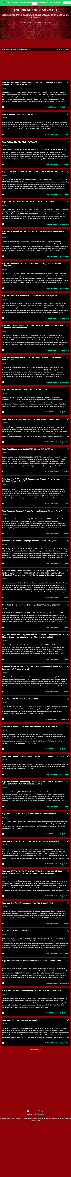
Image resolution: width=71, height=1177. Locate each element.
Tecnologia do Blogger (36, 1111)
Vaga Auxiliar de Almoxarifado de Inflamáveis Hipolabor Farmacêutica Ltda (32, 511)
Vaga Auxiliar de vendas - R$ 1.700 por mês (19, 114)
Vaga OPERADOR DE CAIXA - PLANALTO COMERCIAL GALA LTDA (29, 202)
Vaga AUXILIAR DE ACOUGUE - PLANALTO (19, 142)
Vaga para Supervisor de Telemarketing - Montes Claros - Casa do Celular (31, 960)
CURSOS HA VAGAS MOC (42, 23)
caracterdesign (40, 1114)
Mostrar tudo (63, 49)
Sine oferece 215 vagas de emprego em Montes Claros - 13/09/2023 (29, 541)
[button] (68, 82)
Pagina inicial (25, 23)
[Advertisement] (35, 35)
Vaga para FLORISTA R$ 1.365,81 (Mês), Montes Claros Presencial (29, 814)
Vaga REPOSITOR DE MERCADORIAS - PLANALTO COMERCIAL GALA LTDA (32, 172)
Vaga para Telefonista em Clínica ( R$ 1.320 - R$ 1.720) (24, 389)
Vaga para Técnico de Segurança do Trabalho (20, 1020)
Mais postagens (35, 1049)
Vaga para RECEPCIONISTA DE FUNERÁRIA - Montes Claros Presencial (31, 841)
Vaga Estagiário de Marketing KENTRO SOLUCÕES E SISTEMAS (27, 449)
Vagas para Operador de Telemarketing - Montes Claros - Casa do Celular (31, 990)
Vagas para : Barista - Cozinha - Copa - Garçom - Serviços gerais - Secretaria (33, 756)
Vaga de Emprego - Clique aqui (57, 107)
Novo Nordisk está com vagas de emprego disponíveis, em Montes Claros (31, 605)
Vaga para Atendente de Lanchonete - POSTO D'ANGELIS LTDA (27, 903)
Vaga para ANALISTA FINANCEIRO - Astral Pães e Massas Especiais (29, 295)
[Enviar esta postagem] (3, 107)
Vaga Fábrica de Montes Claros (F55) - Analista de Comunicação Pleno (30, 419)
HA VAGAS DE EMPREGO (35, 10)
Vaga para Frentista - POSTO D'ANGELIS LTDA (20, 699)
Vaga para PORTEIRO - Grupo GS (15, 931)
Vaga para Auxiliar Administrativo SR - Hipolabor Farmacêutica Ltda (29, 726)
